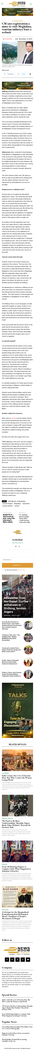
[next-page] (29, 578)
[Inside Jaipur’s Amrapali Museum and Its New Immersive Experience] (28, 662)
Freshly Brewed (17, 21)
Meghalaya (17, 503)
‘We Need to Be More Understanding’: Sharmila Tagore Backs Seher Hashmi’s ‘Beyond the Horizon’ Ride (16, 824)
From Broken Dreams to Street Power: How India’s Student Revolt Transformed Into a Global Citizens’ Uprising (11, 625)
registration (26, 503)
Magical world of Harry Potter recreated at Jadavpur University (15, 1034)
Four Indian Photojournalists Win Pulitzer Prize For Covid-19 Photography (17, 1028)
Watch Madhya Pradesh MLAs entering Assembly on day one (14, 1040)
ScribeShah (8, 39)
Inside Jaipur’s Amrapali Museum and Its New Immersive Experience (10, 662)
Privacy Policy (21, 570)
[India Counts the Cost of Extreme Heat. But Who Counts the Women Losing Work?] (17, 760)
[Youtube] (28, 960)
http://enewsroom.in (17, 543)
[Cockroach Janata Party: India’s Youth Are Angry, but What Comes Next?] (28, 649)
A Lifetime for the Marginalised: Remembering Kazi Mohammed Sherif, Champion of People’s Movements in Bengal (15, 915)
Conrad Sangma (8, 503)
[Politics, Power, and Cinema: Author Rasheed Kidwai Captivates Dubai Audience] (28, 674)
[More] (30, 74)
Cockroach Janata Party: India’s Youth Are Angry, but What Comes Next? (11, 649)
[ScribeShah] (17, 532)
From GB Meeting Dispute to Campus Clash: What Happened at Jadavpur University (16, 868)
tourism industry (8, 506)
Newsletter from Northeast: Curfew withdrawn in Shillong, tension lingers (16, 604)
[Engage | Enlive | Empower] (17, 4)
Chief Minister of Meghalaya (16, 501)
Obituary (5, 909)
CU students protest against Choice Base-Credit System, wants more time (24, 518)
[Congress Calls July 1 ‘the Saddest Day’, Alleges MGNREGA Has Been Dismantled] (28, 637)
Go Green (5, 773)
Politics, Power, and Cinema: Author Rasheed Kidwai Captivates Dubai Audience (12, 674)
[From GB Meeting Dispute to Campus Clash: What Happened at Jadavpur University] (17, 851)
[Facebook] (16, 546)
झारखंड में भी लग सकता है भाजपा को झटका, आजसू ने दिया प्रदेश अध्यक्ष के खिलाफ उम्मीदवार (9, 518)
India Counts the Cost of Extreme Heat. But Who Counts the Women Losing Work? (17, 777)
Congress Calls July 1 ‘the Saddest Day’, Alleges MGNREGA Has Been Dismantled (11, 637)
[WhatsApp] (23, 960)
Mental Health (7, 818)
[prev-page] (26, 578)
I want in (16, 565)
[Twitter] (19, 546)
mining (14, 418)
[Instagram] (12, 960)
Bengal (4, 864)
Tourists (16, 506)
